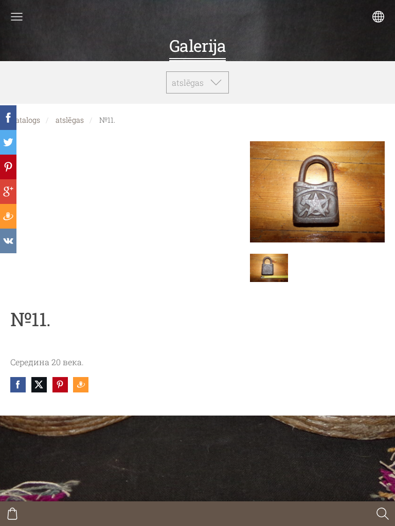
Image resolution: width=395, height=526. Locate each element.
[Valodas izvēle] (378, 17)
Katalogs (25, 120)
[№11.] (269, 268)
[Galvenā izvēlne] (17, 17)
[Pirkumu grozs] (12, 513)
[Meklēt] (382, 513)
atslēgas (70, 120)
